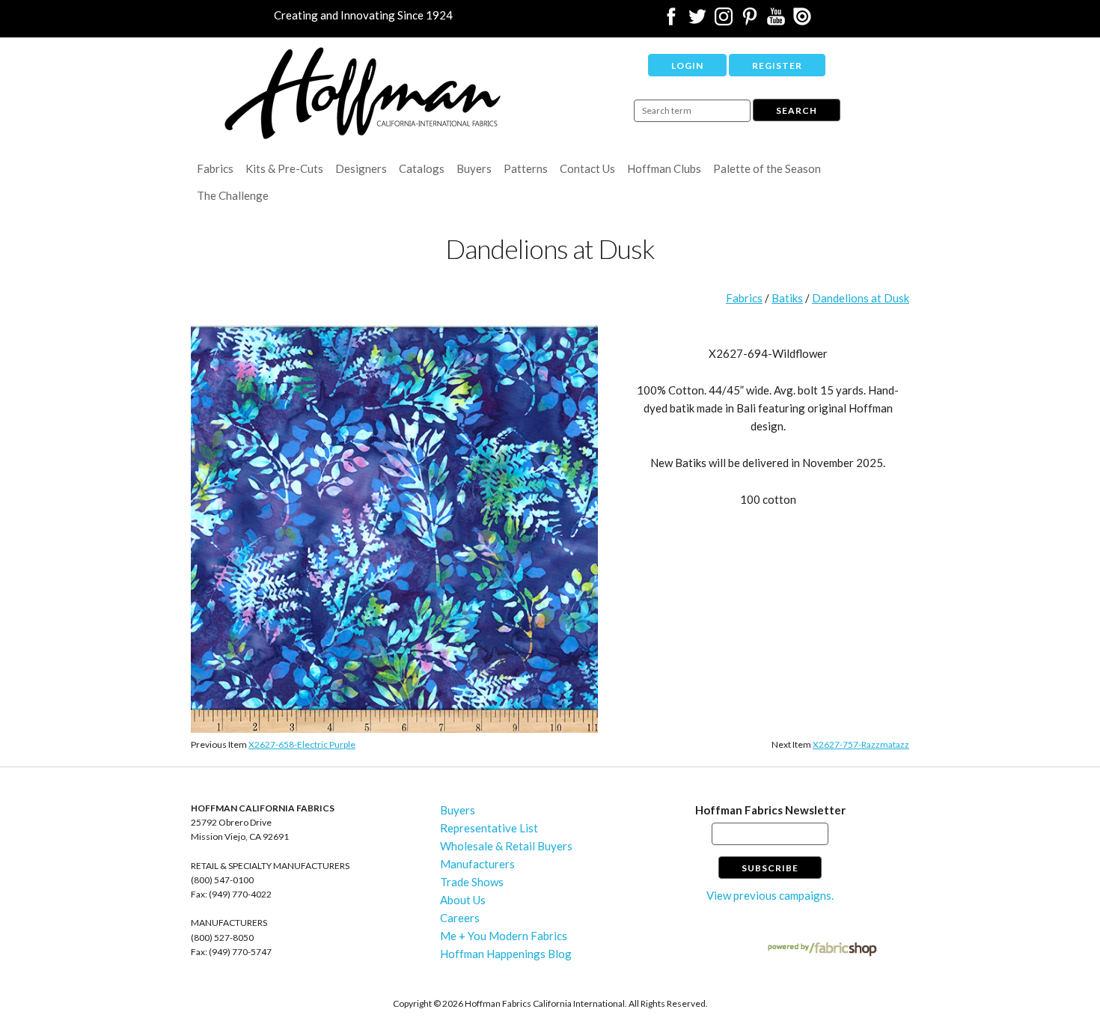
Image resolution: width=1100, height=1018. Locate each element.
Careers (460, 917)
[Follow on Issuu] (802, 21)
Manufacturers (477, 864)
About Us (463, 899)
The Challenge (233, 195)
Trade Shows (472, 882)
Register (777, 65)
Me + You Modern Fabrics (503, 935)
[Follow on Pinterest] (750, 21)
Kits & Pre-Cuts (284, 168)
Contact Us (587, 168)
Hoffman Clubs (664, 168)
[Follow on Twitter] (697, 21)
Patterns (526, 168)
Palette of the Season (767, 168)
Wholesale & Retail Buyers (506, 846)
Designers (361, 168)
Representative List (489, 828)
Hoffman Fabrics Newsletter (770, 810)
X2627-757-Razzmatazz (861, 744)
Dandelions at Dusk (860, 298)
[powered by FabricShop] (822, 949)
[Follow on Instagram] (724, 21)
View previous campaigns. (770, 895)
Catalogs (421, 168)
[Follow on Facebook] (671, 21)
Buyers (474, 168)
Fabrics (215, 168)
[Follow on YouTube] (776, 21)
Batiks (787, 298)
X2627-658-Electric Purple (301, 744)
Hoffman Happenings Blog (506, 953)
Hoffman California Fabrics (362, 93)
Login (687, 65)
